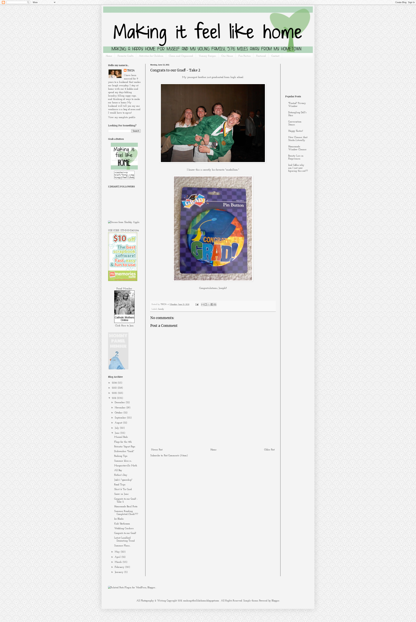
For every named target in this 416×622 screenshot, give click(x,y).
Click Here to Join (124, 326)
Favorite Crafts (125, 56)
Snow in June (121, 494)
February (120, 567)
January (119, 572)
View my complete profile (121, 117)
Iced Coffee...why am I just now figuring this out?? (298, 168)
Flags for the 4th (123, 442)
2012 (115, 393)
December (120, 402)
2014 (114, 383)
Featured (261, 56)
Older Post (269, 450)
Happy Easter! (295, 131)
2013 (114, 388)
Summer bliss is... (123, 461)
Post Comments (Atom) (176, 455)
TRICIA (131, 70)
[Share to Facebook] (212, 304)
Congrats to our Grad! (125, 533)
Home (109, 56)
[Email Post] (196, 304)
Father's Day (120, 475)
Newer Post (156, 450)
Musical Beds (121, 437)
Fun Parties (244, 56)
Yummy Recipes (207, 56)
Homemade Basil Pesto (125, 506)
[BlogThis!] (205, 304)
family (161, 309)
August (119, 423)
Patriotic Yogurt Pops (124, 447)
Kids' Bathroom (122, 524)
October (119, 413)
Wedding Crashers (124, 528)
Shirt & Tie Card (123, 489)
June (117, 433)
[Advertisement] (212, 423)
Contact (275, 56)
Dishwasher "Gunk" (124, 451)
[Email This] (202, 304)
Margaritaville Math (125, 466)
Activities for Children (151, 56)
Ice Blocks (119, 519)
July (117, 428)
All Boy (118, 470)
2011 (114, 398)
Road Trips (119, 485)
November (120, 408)
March (119, 562)
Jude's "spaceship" (123, 480)
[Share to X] (208, 304)
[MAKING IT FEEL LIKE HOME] (124, 169)
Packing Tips (120, 456)
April (118, 557)
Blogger (275, 601)
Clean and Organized (181, 56)
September (121, 418)
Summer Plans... (122, 546)
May (118, 552)
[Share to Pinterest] (215, 304)
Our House (227, 56)
